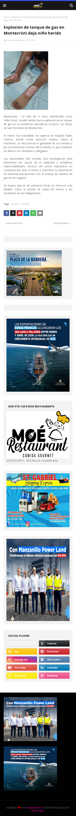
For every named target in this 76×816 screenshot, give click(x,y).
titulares (16, 17)
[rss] (21, 651)
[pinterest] (54, 651)
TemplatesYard (34, 807)
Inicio (6, 17)
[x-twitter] (54, 643)
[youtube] (21, 667)
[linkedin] (54, 667)
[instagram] (21, 659)
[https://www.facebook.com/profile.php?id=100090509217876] (21, 643)
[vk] (54, 659)
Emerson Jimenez (15, 40)
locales (15, 204)
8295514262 (38, 810)
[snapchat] (21, 675)
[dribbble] (54, 675)
